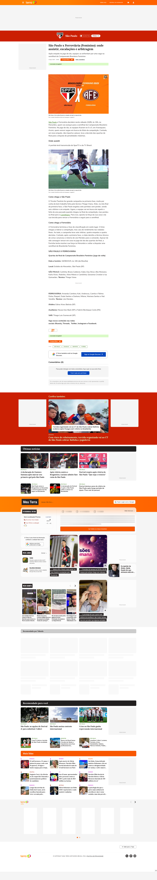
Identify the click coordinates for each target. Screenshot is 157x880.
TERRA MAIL (103, 2)
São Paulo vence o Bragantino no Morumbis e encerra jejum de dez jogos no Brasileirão (40, 488)
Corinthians (65, 215)
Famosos (31, 759)
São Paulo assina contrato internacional (61, 727)
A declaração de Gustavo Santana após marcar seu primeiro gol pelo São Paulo (32, 474)
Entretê (61, 759)
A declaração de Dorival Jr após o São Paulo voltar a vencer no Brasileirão (69, 488)
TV (59, 772)
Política (32, 772)
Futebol (83, 346)
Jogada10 (66, 346)
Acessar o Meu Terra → (47, 502)
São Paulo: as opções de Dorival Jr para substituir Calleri (34, 727)
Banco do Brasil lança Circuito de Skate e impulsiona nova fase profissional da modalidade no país (68, 743)
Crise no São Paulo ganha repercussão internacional (90, 727)
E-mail (128, 2)
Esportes (75, 346)
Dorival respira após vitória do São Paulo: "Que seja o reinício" (92, 473)
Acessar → (44, 553)
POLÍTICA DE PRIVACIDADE (95, 856)
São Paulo (71, 35)
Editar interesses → (130, 511)
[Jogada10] (53, 330)
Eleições (90, 759)
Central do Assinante (116, 2)
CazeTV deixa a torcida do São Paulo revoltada (39, 741)
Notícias (61, 785)
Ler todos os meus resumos (97, 529)
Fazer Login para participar (78, 373)
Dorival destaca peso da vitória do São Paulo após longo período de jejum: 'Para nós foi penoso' (92, 488)
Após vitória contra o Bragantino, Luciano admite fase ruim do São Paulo (64, 474)
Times (95, 36)
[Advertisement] (122, 488)
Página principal (31, 2)
